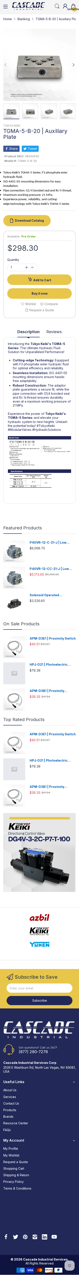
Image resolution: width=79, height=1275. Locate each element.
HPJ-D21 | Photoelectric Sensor (49, 665)
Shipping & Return (16, 1175)
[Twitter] (15, 1237)
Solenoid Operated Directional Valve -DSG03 (50, 595)
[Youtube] (54, 1237)
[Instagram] (35, 1237)
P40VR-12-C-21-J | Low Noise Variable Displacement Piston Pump (52, 543)
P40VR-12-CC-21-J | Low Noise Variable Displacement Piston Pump (52, 569)
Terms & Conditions (17, 1188)
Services (9, 1097)
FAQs (7, 1130)
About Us (9, 1090)
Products (9, 1110)
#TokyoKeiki (46, 426)
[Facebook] (6, 1237)
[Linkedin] (44, 1237)
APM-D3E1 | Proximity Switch (53, 638)
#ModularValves (19, 429)
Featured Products (22, 528)
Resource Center (15, 1123)
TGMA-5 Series (20, 417)
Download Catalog (29, 220)
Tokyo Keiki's (41, 344)
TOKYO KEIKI (11, 125)
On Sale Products (21, 623)
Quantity (13, 260)
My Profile (10, 1148)
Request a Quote (15, 1162)
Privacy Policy (13, 1181)
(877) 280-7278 (33, 1051)
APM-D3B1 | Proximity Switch (47, 691)
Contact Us (11, 1103)
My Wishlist (11, 1155)
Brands (8, 1116)
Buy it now (40, 293)
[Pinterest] (25, 1237)
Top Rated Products (24, 719)
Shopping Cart (13, 1168)
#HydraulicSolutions (46, 429)
